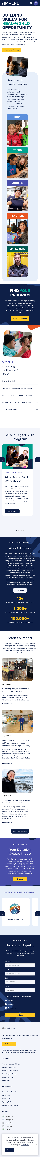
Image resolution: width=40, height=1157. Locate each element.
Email (6, 978)
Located (7, 986)
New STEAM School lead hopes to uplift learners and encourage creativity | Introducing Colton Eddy (16, 743)
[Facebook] (7, 1116)
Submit (20, 1015)
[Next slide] (37, 459)
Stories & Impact (8, 1077)
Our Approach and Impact (11, 1064)
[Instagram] (7, 1120)
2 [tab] (17, 929)
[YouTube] (7, 1126)
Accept (9, 1150)
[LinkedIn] (7, 1123)
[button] (31, 3)
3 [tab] (19, 929)
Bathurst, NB (7, 1098)
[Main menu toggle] (36, 3)
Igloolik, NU (6, 1102)
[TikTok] (6, 1129)
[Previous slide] (2, 459)
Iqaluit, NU (6, 1095)
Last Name (8, 970)
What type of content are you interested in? (18, 996)
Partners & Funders (9, 1067)
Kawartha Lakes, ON (9, 1092)
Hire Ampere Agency (9, 1074)
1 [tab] (15, 929)
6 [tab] (25, 929)
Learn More (25, 1145)
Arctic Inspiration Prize (14, 920)
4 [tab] (21, 929)
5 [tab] (23, 929)
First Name (8, 961)
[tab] (20, 381)
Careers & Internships (10, 1070)
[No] (36, 1145)
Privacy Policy (29, 1050)
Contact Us (6, 1080)
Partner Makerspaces (10, 1105)
